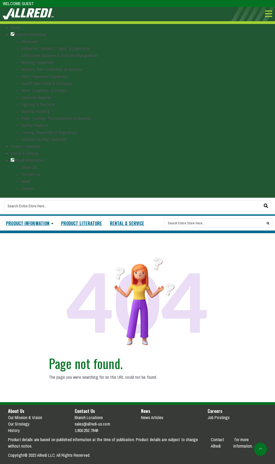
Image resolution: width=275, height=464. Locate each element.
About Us (29, 167)
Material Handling (35, 111)
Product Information (27, 223)
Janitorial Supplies (36, 97)
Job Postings (219, 417)
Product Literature (26, 146)
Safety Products (35, 125)
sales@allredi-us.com (92, 424)
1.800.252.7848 (86, 430)
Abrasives (29, 41)
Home (15, 27)
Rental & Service (25, 153)
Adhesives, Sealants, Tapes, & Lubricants (55, 48)
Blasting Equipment (37, 62)
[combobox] (132, 206)
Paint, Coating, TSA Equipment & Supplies (56, 118)
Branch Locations (89, 417)
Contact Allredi (217, 443)
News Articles (152, 417)
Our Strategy (19, 424)
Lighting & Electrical (38, 104)
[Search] (266, 206)
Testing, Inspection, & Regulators (49, 132)
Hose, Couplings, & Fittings (44, 90)
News (25, 181)
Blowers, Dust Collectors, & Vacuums (52, 69)
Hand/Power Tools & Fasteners (47, 83)
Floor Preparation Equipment (44, 76)
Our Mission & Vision (25, 417)
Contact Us (30, 174)
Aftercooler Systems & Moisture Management (59, 55)
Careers (28, 188)
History (14, 430)
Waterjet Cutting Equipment (44, 139)
